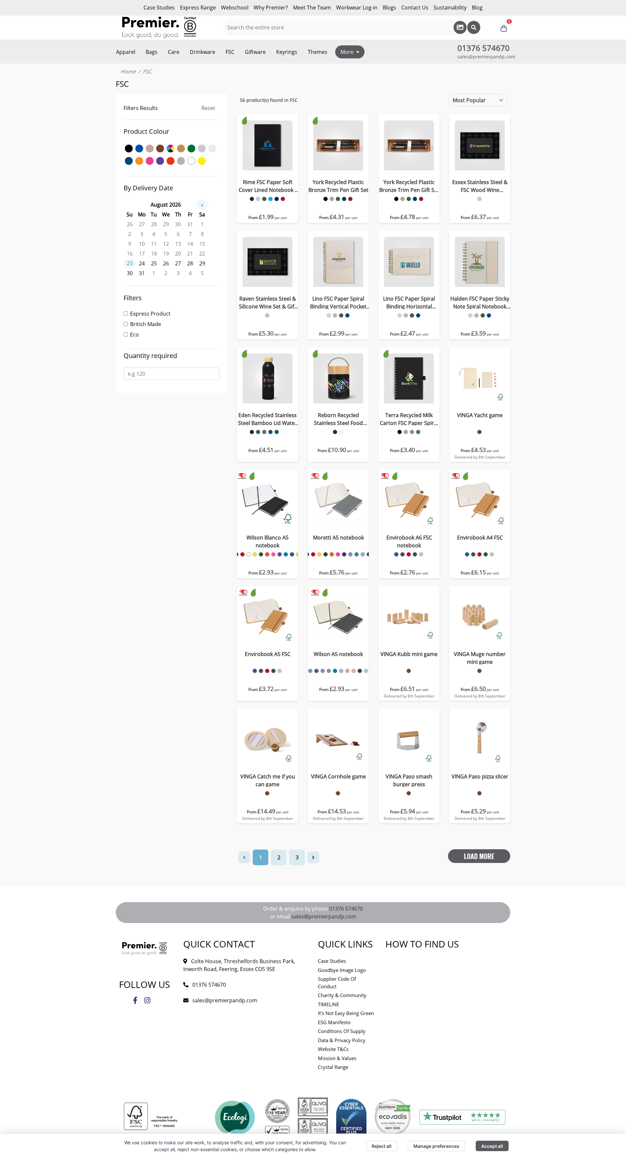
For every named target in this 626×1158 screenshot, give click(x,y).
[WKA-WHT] (282, 432)
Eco (134, 334)
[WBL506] (248, 554)
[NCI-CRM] (399, 315)
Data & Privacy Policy (341, 1040)
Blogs (389, 7)
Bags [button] (151, 51)
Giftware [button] (255, 51)
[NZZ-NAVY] (488, 315)
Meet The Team (312, 7)
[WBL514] (285, 554)
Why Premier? (271, 7)
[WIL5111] (310, 670)
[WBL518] (292, 554)
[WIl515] (359, 670)
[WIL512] (316, 670)
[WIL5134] (322, 670)
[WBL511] (273, 554)
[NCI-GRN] (412, 315)
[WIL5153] (366, 670)
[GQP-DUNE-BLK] (402, 198)
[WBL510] (267, 554)
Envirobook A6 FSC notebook (409, 541)
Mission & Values (337, 1058)
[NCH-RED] (282, 198)
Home (128, 71)
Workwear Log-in (357, 7)
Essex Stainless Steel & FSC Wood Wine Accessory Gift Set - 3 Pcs (479, 186)
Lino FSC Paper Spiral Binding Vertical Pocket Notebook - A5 (338, 302)
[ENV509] (273, 670)
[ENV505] (267, 670)
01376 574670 (346, 908)
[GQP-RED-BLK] (421, 198)
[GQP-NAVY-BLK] (414, 198)
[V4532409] (479, 432)
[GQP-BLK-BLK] (396, 198)
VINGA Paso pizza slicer (480, 776)
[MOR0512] (344, 554)
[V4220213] (408, 793)
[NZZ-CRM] (470, 315)
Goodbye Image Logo (342, 970)
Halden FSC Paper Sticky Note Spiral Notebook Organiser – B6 (479, 302)
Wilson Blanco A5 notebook (267, 541)
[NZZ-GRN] (482, 315)
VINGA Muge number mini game (480, 657)
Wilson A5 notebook (338, 654)
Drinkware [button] (202, 51)
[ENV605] (408, 554)
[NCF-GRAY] (335, 315)
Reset (208, 108)
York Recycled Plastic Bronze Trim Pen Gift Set (338, 186)
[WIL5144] (353, 670)
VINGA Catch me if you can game (267, 780)
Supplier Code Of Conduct (337, 983)
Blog (477, 7)
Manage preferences (436, 1146)
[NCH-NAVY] (276, 198)
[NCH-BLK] (251, 198)
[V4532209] (479, 670)
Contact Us (414, 7)
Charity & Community (342, 995)
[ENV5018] (254, 670)
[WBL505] (242, 554)
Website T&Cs (333, 1049)
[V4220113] (479, 793)
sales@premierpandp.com (486, 57)
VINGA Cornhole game (338, 776)
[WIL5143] (347, 670)
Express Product (150, 313)
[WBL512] (279, 554)
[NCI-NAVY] (418, 315)
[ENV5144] (279, 670)
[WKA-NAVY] (270, 432)
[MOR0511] (337, 554)
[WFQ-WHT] (341, 432)
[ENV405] (479, 554)
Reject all (382, 1146)
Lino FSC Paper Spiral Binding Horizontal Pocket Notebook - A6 (409, 302)
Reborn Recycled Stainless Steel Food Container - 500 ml (338, 419)
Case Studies (159, 7)
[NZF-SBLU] (418, 432)
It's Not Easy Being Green (346, 1013)
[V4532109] (267, 793)
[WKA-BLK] (251, 432)
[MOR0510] (331, 554)
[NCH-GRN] (264, 198)
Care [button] (173, 51)
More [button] (346, 51)
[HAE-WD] (479, 198)
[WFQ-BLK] (335, 432)
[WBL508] (254, 554)
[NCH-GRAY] (258, 198)
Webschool (234, 7)
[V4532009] (337, 793)
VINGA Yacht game (480, 415)
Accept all (492, 1146)
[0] (504, 27)
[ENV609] (414, 554)
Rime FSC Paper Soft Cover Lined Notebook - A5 (267, 186)
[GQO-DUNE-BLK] (331, 198)
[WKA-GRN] (258, 432)
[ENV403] (473, 554)
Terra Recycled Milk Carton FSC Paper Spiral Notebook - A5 (409, 419)
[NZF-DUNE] (405, 432)
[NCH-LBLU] (270, 198)
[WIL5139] (328, 670)
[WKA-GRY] (264, 432)
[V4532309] (408, 670)
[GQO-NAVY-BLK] (344, 198)
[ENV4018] (467, 554)
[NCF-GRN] (341, 315)
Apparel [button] (125, 51)
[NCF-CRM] (328, 315)
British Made (145, 324)
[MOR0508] (319, 554)
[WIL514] (335, 670)
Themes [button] (317, 51)
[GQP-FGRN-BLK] (408, 198)
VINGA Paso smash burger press (409, 780)
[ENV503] (261, 670)
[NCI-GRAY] (405, 315)
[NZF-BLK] (399, 432)
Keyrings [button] (286, 51)
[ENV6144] (421, 554)
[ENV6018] (396, 554)
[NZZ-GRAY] (476, 315)
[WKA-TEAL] (276, 432)
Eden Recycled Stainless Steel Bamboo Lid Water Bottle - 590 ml (267, 419)
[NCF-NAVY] (347, 315)
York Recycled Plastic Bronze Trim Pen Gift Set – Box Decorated (409, 186)
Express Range (198, 7)
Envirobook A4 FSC (480, 537)
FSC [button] (230, 51)
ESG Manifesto (334, 1022)
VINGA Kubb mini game (409, 654)
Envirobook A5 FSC (268, 654)
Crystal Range (333, 1067)
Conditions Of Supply (341, 1031)
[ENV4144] (491, 554)
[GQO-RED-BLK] (350, 198)
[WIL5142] (341, 670)
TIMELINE (328, 1004)
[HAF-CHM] (267, 315)
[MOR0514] (356, 554)
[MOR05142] (362, 554)
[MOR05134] (350, 554)
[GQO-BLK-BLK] (325, 198)
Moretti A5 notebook (338, 537)
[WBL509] (261, 554)
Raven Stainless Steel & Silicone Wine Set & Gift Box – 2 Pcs (267, 302)
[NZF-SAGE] (412, 432)
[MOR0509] (325, 554)
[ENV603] (402, 554)
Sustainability (450, 7)
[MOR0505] (313, 554)
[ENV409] (485, 554)
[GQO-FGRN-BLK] (337, 198)
